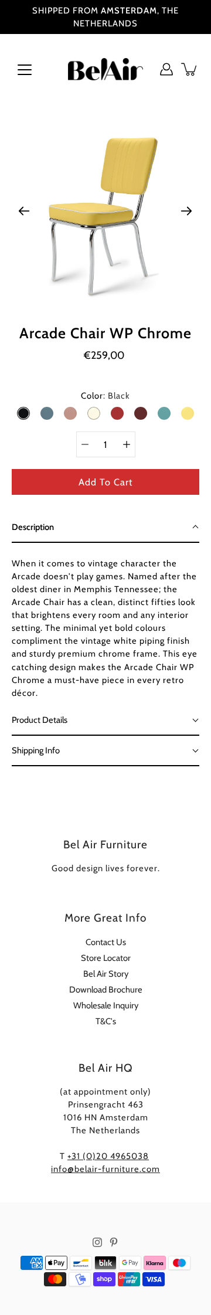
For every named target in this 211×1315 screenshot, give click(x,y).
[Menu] (25, 69)
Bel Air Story (105, 974)
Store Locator (106, 958)
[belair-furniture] (105, 69)
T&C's (106, 1021)
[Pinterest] (113, 1242)
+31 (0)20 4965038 (108, 1156)
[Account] (166, 69)
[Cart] (190, 69)
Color (105, 395)
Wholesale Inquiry (105, 1005)
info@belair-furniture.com (105, 1169)
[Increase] (126, 444)
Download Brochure (105, 989)
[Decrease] (85, 444)
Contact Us (106, 942)
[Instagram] (97, 1242)
